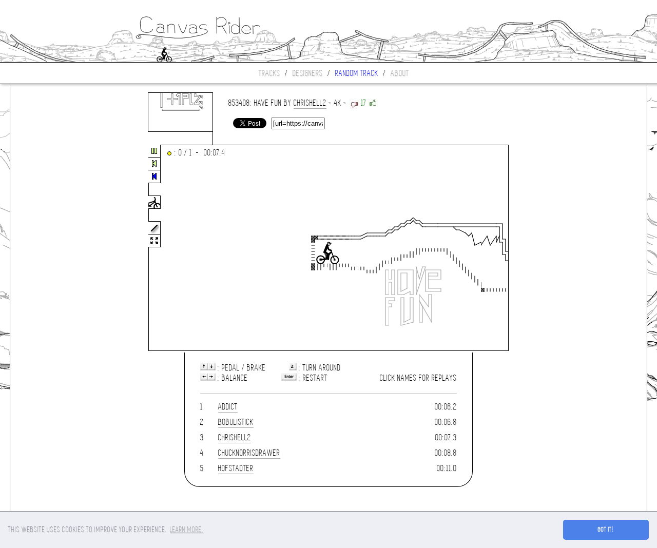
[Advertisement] (53, 248)
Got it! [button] (606, 529)
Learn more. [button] (186, 529)
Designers (308, 73)
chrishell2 (310, 102)
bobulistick (236, 422)
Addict (228, 406)
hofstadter (236, 468)
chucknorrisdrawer (249, 452)
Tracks (269, 73)
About (400, 73)
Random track (356, 73)
